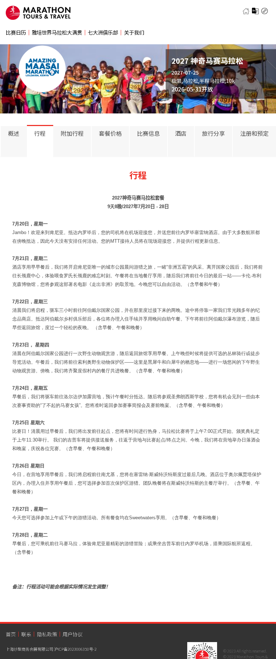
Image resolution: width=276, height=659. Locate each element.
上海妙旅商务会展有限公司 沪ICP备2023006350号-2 (51, 649)
